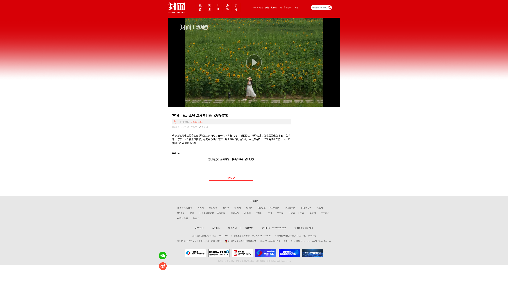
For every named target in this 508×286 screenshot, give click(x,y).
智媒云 (196, 218)
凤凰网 (319, 208)
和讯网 (247, 213)
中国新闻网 (274, 208)
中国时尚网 (182, 218)
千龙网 (292, 213)
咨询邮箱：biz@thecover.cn (273, 228)
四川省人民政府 (184, 208)
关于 (297, 7)
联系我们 (216, 228)
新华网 (226, 208)
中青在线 (325, 213)
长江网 (301, 213)
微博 (267, 7)
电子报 (274, 7)
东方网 (280, 213)
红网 (270, 213)
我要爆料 (249, 228)
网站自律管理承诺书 (303, 228)
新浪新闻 (221, 213)
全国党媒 (213, 208)
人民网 (200, 208)
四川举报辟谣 (286, 7)
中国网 (237, 208)
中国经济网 (306, 208)
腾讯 (192, 213)
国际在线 (262, 208)
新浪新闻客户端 (206, 213)
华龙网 (312, 213)
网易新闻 (235, 213)
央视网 (249, 208)
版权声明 (232, 228)
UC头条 (181, 213)
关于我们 (199, 228)
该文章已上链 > (197, 122)
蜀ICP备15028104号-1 (270, 241)
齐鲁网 (259, 213)
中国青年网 (290, 208)
